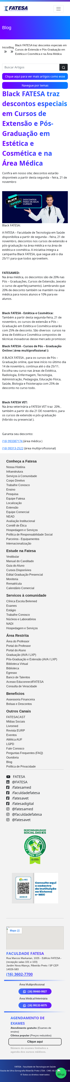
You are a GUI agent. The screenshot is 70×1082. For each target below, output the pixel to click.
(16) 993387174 (12, 441)
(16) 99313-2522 (12, 448)
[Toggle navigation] (58, 8)
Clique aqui (35, 1041)
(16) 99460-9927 (37, 991)
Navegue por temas (35, 85)
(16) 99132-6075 (37, 1005)
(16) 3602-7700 (19, 974)
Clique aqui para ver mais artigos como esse (35, 76)
